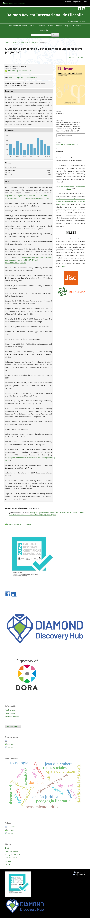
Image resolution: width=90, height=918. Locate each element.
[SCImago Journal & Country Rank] (18, 524)
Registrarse (77, 2)
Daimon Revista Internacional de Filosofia (45, 14)
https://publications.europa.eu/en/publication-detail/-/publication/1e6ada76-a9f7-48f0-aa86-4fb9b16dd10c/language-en (28, 260)
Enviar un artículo (13, 726)
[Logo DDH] (45, 645)
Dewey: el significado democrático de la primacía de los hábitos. (54, 513)
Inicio (7, 42)
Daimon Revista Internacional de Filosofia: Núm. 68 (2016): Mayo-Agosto (47, 514)
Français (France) (11, 858)
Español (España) (11, 851)
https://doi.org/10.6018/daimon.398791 (23, 77)
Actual (32, 26)
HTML (81, 57)
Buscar (55, 35)
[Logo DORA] (27, 696)
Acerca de (44, 30)
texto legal (61, 204)
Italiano (8, 861)
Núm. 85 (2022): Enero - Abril (28, 42)
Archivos (41, 26)
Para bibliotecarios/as (12, 717)
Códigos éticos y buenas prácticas (68, 26)
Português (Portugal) (12, 854)
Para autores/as (10, 713)
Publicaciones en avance (18, 26)
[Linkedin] (14, 596)
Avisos (50, 26)
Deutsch (8, 864)
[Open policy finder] (71, 277)
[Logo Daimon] (71, 291)
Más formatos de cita (65, 135)
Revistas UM (67, 2)
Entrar (85, 2)
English (8, 848)
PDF (72, 57)
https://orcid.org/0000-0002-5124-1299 (20, 71)
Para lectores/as (10, 710)
